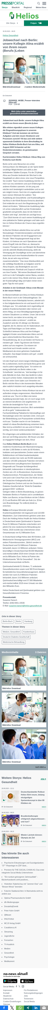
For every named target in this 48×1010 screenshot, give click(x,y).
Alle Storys (11, 23)
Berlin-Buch (8, 621)
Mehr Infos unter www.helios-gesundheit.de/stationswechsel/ (24, 112)
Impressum (7, 990)
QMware (7, 915)
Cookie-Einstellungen (12, 1001)
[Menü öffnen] (44, 3)
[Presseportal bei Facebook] (15, 987)
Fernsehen (8, 940)
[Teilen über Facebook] (4, 1008)
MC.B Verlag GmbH (12, 923)
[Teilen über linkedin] (36, 1008)
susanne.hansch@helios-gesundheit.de (25, 606)
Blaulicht (16, 7)
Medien (7, 949)
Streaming (8, 932)
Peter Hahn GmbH (11, 911)
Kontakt (6, 993)
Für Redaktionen (31, 990)
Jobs (26, 996)
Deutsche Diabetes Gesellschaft (16, 637)
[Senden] (44, 1008)
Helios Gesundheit (10, 35)
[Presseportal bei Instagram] (22, 986)
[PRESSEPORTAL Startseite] (13, 3)
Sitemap (6, 1004)
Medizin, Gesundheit (11, 632)
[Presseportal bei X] (18, 987)
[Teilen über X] (12, 1008)
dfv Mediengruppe (11, 902)
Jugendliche (9, 936)
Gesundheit (9, 953)
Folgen (34, 23)
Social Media (29, 1001)
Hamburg (28, 621)
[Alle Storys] (24, 18)
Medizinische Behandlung (13, 642)
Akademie (7, 996)
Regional (28, 7)
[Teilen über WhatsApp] (20, 1008)
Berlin (18, 621)
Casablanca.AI (10, 928)
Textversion (28, 999)
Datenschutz (8, 999)
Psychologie (9, 957)
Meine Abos (41, 7)
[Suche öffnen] (38, 3)
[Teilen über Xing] (28, 1008)
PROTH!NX (9, 919)
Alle (43, 779)
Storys (5, 7)
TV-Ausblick (9, 944)
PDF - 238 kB (24, 102)
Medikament (9, 961)
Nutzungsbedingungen (33, 993)
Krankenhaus (28, 632)
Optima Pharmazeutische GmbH (17, 898)
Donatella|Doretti (11, 906)
